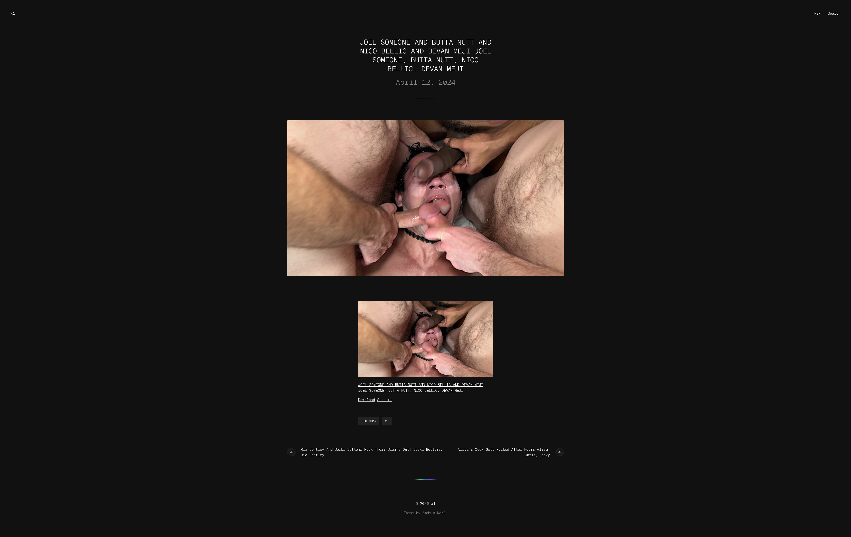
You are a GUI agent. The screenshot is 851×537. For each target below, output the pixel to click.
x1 (13, 13)
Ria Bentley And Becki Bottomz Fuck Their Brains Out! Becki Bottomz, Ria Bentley (372, 452)
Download (366, 400)
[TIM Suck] (425, 376)
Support (384, 400)
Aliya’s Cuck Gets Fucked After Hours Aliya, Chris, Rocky (504, 452)
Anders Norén (435, 513)
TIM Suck (368, 421)
